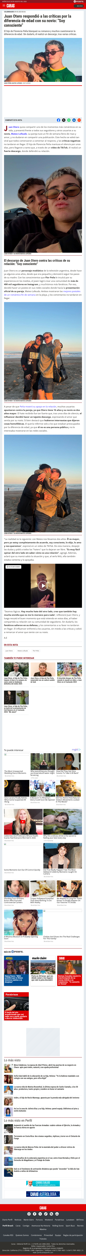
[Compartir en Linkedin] (74, 120)
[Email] (79, 120)
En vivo (80, 6)
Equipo (58, 1235)
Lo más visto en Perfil (18, 1120)
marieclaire (43, 958)
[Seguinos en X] (40, 1214)
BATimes (80, 1220)
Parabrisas (59, 1220)
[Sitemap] (57, 1214)
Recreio (80, 1225)
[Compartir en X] (63, 120)
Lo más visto (12, 1060)
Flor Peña (36, 651)
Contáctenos (36, 1235)
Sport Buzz (70, 1225)
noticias (16, 958)
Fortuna (39, 1220)
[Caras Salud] (43, 1185)
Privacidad (48, 1235)
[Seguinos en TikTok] (45, 1214)
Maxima (43, 1229)
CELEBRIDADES (9, 12)
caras (69, 958)
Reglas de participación (73, 1235)
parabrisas (16, 995)
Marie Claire (29, 1220)
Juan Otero (14, 126)
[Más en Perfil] (17, 952)
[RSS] (51, 1214)
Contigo (26, 1225)
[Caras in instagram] (29, 1214)
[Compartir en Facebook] (58, 120)
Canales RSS (8, 1235)
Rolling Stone (57, 1225)
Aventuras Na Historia (41, 1225)
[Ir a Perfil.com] (79, 2)
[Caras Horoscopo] (43, 1196)
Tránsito (43, 1239)
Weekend (49, 1220)
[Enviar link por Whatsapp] (69, 120)
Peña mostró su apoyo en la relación (38, 406)
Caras (18, 1225)
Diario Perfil (7, 1220)
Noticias (18, 1220)
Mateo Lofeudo (19, 133)
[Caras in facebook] (34, 1214)
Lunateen (70, 1220)
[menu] (4, 6)
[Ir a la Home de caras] (11, 7)
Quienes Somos (22, 1235)
